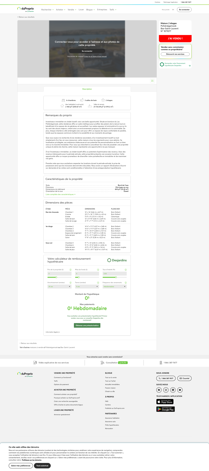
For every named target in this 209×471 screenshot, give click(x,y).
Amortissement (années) (56, 283)
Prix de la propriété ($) (55, 270)
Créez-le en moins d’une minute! (95, 56)
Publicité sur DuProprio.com (114, 408)
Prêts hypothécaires (112, 425)
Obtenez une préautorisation (87, 325)
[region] (104, 457)
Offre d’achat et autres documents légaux (68, 405)
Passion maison (110, 388)
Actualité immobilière (112, 384)
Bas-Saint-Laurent (68, 347)
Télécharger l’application (170, 2)
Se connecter (184, 9)
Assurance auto (110, 421)
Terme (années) (80, 283)
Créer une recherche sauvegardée (66, 401)
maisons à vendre (37, 347)
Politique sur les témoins (31, 460)
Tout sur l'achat (110, 381)
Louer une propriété (64, 410)
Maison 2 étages (169, 23)
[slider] (56, 277)
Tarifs (56, 381)
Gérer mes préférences (20, 465)
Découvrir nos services (175, 54)
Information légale (52, 332)
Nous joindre (165, 9)
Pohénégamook (51, 347)
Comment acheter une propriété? (65, 394)
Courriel (186, 378)
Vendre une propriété (64, 373)
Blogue (108, 373)
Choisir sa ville (110, 391)
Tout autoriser (42, 465)
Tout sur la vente (111, 377)
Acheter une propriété (65, 390)
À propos (109, 397)
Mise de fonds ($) (81, 270)
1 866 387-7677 (186, 2)
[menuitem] (78, 379)
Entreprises (102, 9)
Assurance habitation (112, 418)
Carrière (108, 405)
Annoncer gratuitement (62, 415)
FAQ (106, 401)
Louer (81, 9)
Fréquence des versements (112, 283)
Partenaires (111, 414)
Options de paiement (61, 384)
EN (173, 9)
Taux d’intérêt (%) (109, 270)
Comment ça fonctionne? (62, 377)
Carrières (157, 2)
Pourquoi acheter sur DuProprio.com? (67, 398)
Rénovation (109, 428)
